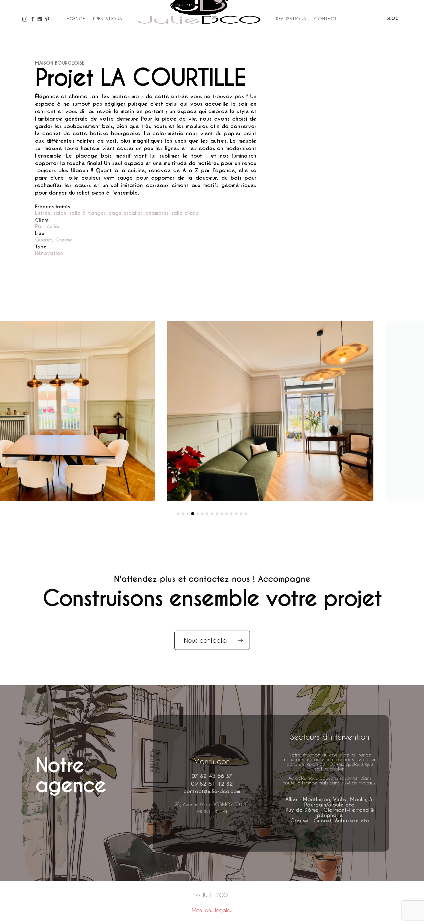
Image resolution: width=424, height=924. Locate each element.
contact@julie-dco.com (211, 791)
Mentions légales (212, 910)
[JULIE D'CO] (198, 24)
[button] (178, 514)
